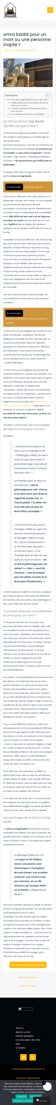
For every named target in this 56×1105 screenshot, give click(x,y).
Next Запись (28, 985)
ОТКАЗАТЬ (35, 1096)
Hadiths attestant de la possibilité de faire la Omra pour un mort (29, 104)
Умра (7, 50)
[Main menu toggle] (50, 10)
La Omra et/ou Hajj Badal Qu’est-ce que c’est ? (28, 99)
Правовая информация (28, 1077)
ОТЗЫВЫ (20, 1047)
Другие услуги (23, 1031)
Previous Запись (28, 977)
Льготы (19, 1027)
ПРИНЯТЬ (21, 1096)
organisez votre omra (28, 964)
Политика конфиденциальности (28, 1068)
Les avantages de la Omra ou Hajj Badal (27, 114)
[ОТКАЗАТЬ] (52, 1092)
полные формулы (24, 1035)
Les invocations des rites (28, 1039)
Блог (18, 1043)
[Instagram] (32, 1057)
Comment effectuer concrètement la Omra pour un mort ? (29, 109)
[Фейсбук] (23, 1057)
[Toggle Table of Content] (46, 95)
